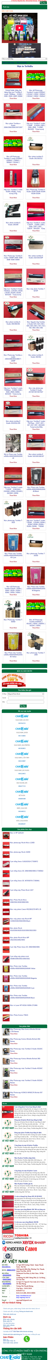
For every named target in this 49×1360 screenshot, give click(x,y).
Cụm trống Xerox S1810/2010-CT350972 (24, 861)
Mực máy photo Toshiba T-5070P (36, 290)
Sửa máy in (6, 1326)
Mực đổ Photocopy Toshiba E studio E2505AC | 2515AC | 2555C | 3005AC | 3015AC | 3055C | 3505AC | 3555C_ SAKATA (36, 93)
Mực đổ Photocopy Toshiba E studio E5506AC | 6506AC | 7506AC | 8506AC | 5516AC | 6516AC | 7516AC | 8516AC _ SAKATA (13, 159)
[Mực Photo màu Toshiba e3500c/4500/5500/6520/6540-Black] (6, 998)
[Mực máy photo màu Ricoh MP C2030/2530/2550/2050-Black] (6, 921)
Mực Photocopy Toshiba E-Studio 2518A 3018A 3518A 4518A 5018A (35, 191)
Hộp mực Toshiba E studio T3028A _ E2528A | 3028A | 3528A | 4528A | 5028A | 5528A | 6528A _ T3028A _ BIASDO (36, 523)
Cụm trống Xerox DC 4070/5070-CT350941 (24, 881)
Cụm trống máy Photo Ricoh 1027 (21, 890)
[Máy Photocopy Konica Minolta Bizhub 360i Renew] (6, 1054)
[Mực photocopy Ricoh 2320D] (6, 854)
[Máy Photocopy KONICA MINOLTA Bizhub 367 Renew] (6, 1088)
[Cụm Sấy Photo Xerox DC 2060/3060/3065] (6, 949)
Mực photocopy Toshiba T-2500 (36, 654)
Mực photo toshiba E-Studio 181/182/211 (35, 157)
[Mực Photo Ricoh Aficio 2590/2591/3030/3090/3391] (6, 902)
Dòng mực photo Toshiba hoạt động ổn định (28, 1132)
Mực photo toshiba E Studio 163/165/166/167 (36, 455)
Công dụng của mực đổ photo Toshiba (26, 1145)
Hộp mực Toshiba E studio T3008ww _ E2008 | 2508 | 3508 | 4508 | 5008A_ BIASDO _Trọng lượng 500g (13, 391)
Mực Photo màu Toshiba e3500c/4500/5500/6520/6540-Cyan (13, 555)
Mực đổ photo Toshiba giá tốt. (23, 1184)
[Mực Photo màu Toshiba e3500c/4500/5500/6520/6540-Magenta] (6, 978)
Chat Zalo (2, 1353)
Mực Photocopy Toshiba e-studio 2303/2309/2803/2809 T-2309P (13, 358)
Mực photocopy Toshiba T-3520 (13, 521)
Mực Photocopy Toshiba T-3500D (13, 621)
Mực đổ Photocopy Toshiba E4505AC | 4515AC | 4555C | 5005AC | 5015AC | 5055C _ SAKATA (36, 622)
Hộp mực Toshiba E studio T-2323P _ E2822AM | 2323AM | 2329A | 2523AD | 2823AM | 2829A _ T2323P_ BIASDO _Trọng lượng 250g (13, 490)
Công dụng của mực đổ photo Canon (25, 1171)
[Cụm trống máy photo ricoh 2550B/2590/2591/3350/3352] (6, 959)
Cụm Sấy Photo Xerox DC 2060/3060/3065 (25, 947)
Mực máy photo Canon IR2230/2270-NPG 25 (25, 909)
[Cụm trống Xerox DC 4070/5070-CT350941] (6, 883)
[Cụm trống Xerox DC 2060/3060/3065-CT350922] (6, 873)
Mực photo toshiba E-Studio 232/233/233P (35, 257)
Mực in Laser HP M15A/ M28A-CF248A (23, 1005)
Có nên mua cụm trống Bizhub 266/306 (26, 1222)
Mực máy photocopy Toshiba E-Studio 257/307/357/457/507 (36, 390)
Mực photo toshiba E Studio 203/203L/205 (13, 422)
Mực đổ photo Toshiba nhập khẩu (24, 1158)
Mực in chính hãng (8, 63)
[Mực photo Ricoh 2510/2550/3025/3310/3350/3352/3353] (6, 930)
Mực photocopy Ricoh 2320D (20, 852)
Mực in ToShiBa (22, 63)
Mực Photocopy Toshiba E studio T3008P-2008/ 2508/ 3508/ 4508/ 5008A (13, 258)
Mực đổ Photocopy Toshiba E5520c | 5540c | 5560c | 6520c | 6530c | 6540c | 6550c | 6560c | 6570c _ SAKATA (13, 589)
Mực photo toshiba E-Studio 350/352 (35, 356)
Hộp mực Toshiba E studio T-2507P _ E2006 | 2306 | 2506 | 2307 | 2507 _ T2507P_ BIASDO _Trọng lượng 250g (36, 225)
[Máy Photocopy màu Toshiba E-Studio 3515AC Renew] (6, 1044)
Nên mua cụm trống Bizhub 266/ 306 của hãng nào (29, 1209)
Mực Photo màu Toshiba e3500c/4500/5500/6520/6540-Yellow (13, 655)
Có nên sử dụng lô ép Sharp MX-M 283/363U (28, 1196)
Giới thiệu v (7, 1331)
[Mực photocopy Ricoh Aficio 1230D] (6, 845)
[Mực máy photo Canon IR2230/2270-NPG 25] (6, 912)
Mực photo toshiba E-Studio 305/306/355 (13, 323)
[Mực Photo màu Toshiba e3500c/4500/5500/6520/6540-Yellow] (6, 969)
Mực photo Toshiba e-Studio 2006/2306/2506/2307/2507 (13, 125)
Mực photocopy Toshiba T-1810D (36, 554)
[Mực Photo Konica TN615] (6, 1018)
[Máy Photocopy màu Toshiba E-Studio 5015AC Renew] (6, 1077)
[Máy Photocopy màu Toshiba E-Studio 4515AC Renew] (6, 1065)
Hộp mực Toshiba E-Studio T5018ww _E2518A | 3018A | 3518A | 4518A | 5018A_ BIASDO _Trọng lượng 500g (13, 291)
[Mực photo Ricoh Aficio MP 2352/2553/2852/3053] (6, 940)
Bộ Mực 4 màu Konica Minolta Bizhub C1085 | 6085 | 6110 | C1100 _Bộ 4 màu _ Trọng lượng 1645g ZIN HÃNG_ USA (26, 1097)
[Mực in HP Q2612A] (6, 835)
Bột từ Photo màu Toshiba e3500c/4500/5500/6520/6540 (13, 456)
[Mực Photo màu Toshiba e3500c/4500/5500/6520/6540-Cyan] (6, 988)
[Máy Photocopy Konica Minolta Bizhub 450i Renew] (6, 1035)
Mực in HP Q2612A (17, 833)
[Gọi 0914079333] (27, 1339)
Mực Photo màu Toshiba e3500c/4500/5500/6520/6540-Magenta (36, 588)
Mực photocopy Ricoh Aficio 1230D (22, 843)
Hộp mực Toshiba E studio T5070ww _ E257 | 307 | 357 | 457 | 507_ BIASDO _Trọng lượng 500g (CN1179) (36, 424)
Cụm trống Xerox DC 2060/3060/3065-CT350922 (26, 871)
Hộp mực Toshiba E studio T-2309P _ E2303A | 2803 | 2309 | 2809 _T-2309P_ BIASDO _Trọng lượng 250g (36, 126)
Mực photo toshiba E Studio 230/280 (13, 224)
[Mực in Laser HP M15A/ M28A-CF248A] (6, 1008)
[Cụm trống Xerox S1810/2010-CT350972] (6, 864)
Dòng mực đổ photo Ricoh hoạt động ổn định (28, 1120)
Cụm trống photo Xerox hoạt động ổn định (27, 1107)
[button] (5, 50)
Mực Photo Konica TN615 (19, 1015)
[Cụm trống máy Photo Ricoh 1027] (6, 893)
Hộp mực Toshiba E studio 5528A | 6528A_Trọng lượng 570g (13, 191)
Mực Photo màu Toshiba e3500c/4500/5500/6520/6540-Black (36, 489)
